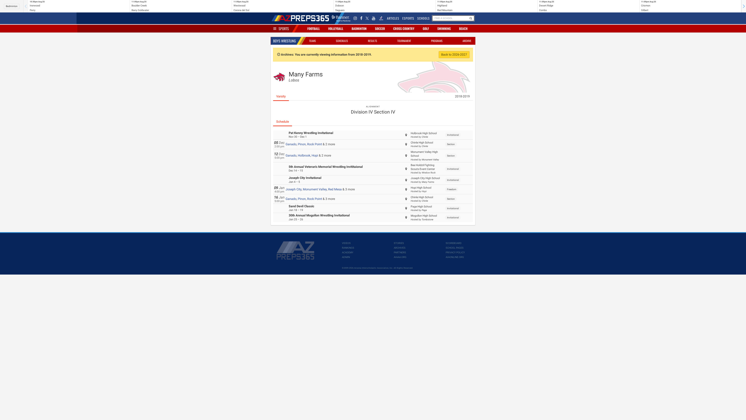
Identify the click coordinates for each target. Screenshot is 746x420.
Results (372, 41)
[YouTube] (373, 18)
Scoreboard (454, 243)
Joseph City (294, 189)
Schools (423, 18)
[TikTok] (381, 18)
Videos (346, 243)
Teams (312, 41)
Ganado (291, 144)
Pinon (302, 144)
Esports (408, 18)
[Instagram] (355, 18)
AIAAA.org (400, 257)
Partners (400, 252)
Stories (399, 243)
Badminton (11, 6)
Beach (463, 28)
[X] (367, 18)
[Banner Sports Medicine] (341, 18)
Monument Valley (315, 189)
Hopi (315, 155)
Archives (399, 247)
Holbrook (304, 155)
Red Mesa (335, 189)
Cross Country (403, 28)
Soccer (380, 28)
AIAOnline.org (455, 257)
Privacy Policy (455, 252)
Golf (426, 28)
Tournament (404, 41)
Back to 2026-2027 (454, 54)
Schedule (282, 121)
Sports (284, 28)
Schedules (342, 41)
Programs (437, 41)
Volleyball (335, 28)
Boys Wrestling (284, 40)
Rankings (348, 247)
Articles (393, 18)
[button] (743, 6)
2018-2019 (462, 96)
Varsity (281, 96)
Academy (347, 252)
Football (313, 28)
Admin (346, 257)
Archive (467, 41)
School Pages (455, 247)
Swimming (444, 28)
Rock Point (314, 144)
